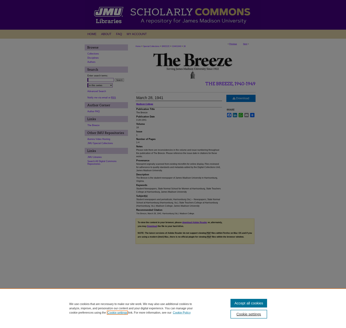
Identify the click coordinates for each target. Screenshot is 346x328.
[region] (173, 308)
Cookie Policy (182, 312)
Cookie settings (117, 312)
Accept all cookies (248, 303)
